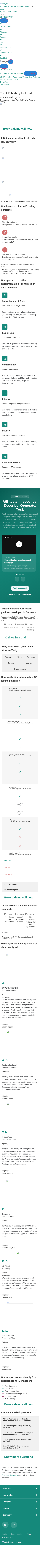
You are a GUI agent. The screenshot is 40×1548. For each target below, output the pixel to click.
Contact (25, 77)
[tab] (8, 657)
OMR (14, 1524)
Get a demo (12, 11)
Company (27, 6)
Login (2, 9)
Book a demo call (20, 588)
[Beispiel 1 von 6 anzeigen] (16, 574)
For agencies (19, 6)
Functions (3, 6)
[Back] (17, 579)
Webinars (36, 77)
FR (3, 17)
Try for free (4, 11)
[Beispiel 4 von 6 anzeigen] (20, 574)
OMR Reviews (18, 937)
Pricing (10, 6)
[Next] (23, 579)
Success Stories (6, 79)
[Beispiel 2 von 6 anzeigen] (17, 574)
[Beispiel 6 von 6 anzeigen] (23, 574)
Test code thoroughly (10, 1475)
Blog (30, 77)
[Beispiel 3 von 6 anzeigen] (19, 574)
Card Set (16, 79)
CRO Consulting (6, 77)
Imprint (4, 1534)
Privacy (29, 1534)
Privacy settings (7, 1537)
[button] (2, 627)
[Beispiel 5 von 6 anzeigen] (22, 574)
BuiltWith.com (17, 617)
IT (8, 17)
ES (6, 17)
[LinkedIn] (5, 1525)
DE (1, 17)
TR (12, 17)
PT (10, 17)
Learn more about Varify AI (20, 594)
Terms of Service (16, 1534)
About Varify (17, 77)
